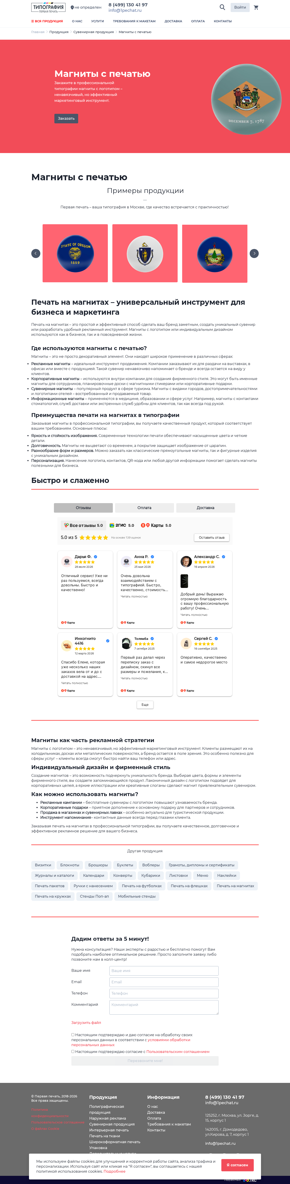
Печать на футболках (142, 886)
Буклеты (125, 865)
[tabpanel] (145, 96)
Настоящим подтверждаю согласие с (142, 1052)
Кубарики (150, 875)
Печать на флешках (189, 886)
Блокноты (69, 865)
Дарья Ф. (83, 557)
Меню (202, 875)
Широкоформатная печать (114, 1142)
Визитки (43, 865)
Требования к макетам (169, 1124)
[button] (222, 7)
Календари (93, 875)
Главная (38, 32)
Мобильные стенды (137, 896)
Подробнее (115, 1171)
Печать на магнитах (235, 886)
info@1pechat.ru (220, 1143)
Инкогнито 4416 (85, 641)
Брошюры (98, 865)
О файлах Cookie (45, 1129)
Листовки (178, 875)
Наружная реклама (107, 1118)
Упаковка (98, 1148)
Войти (240, 7)
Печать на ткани (104, 1136)
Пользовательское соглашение (58, 1122)
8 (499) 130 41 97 (129, 4)
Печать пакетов (50, 886)
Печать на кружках (53, 896)
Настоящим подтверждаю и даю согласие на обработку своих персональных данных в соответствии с (131, 1040)
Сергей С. (203, 638)
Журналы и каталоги (54, 875)
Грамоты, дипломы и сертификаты (201, 865)
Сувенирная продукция (93, 32)
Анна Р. (141, 557)
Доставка (156, 1112)
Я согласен (237, 1165)
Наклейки (226, 875)
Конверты (122, 875)
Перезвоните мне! (145, 1061)
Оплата (154, 1118)
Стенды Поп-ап (94, 896)
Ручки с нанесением (93, 886)
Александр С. (207, 557)
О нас (152, 1106)
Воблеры (151, 865)
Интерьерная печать (109, 1130)
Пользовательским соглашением (178, 1052)
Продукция (59, 32)
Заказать (66, 118)
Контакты (156, 1130)
